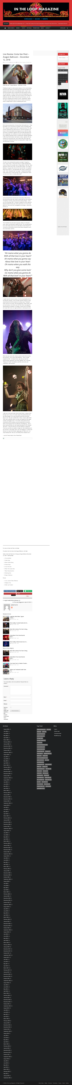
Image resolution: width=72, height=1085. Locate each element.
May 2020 (6, 887)
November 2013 (7, 1052)
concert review (41, 749)
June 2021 (6, 860)
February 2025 (7, 767)
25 (61, 81)
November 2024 (7, 773)
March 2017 (6, 967)
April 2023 (6, 813)
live (47, 760)
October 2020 (6, 877)
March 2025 (6, 765)
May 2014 (6, 1039)
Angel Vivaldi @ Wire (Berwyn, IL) (12, 600)
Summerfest (40, 777)
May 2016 (6, 989)
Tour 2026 (47, 784)
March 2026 (6, 739)
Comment (6, 686)
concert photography (42, 744)
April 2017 (6, 965)
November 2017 (7, 951)
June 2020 (6, 885)
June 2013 (6, 1063)
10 (60, 77)
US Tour (48, 786)
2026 (44, 731)
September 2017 (7, 955)
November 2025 (7, 748)
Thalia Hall (48, 777)
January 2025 (6, 769)
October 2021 (6, 851)
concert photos (41, 746)
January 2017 (6, 972)
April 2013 (6, 1067)
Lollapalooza (40, 764)
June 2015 (6, 1012)
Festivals (50, 1083)
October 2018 (6, 927)
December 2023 (7, 796)
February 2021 (7, 868)
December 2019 (7, 898)
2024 (48, 729)
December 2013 (7, 1050)
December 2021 (7, 847)
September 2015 (7, 1005)
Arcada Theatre (41, 733)
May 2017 (6, 963)
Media (46, 1083)
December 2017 (7, 948)
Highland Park (47, 753)
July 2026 (6, 731)
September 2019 (7, 904)
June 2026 (6, 733)
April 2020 (6, 889)
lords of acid (48, 764)
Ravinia (45, 770)
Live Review (40, 762)
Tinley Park (48, 779)
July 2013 (6, 1060)
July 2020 (6, 883)
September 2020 (7, 879)
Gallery (67, 1083)
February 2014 (7, 1046)
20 (65, 79)
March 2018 (6, 942)
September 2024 (7, 777)
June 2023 (6, 809)
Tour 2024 (44, 781)
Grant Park (40, 753)
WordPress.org (57, 735)
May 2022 (6, 837)
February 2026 (7, 741)
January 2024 (6, 794)
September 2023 (7, 803)
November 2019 (7, 900)
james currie (40, 760)
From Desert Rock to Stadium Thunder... (18, 663)
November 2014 (7, 1027)
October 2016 (6, 978)
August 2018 (6, 932)
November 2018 (7, 925)
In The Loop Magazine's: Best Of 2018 (22, 602)
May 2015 (6, 1014)
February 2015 (7, 1020)
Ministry (45, 766)
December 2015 (7, 999)
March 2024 (6, 790)
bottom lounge (40, 736)
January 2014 (6, 1048)
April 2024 (6, 788)
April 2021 (6, 864)
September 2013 (7, 1056)
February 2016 (7, 995)
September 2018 (7, 929)
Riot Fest (45, 773)
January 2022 (6, 845)
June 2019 (6, 910)
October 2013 (6, 1054)
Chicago (40, 738)
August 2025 (6, 754)
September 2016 (7, 980)
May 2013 (6, 1065)
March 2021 (6, 866)
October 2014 (6, 1029)
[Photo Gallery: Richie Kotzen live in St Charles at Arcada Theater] (6, 644)
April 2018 (6, 940)
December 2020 (7, 872)
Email (5, 700)
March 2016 (6, 993)
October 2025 (6, 750)
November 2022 (7, 824)
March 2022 (6, 841)
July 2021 (6, 858)
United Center (40, 786)
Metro (39, 766)
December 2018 (7, 923)
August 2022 (6, 830)
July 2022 (6, 832)
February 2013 (7, 1071)
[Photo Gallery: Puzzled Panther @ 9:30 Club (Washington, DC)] (6, 625)
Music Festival (40, 768)
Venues (59, 1083)
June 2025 (6, 758)
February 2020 (7, 894)
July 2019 (6, 908)
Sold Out (46, 775)
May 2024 (6, 786)
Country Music (40, 751)
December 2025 (7, 746)
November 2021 (7, 849)
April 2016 (6, 991)
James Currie (13, 62)
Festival (47, 751)
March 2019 (6, 917)
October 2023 (6, 801)
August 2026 (6, 729)
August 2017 (6, 957)
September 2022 (7, 828)
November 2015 (7, 1001)
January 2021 (6, 870)
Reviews (28, 62)
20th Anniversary (41, 729)
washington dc (40, 788)
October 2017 (6, 953)
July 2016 (6, 984)
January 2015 (6, 1022)
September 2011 (7, 1077)
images (45, 755)
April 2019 (6, 915)
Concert (39, 742)
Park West (48, 768)
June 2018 (6, 936)
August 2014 (6, 1033)
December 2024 (7, 771)
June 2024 (6, 784)
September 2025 (7, 752)
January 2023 (6, 820)
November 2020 (7, 875)
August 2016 (6, 982)
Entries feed (56, 731)
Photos (39, 770)
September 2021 (7, 853)
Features (24, 62)
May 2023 (6, 811)
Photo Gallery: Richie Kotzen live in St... (18, 641)
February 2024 (7, 792)
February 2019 (7, 919)
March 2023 (6, 815)
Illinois (39, 755)
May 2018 (6, 938)
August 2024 (6, 779)
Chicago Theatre (41, 740)
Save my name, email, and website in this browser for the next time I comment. (6, 713)
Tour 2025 (40, 784)
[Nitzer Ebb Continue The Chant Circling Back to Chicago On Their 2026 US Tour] (6, 631)
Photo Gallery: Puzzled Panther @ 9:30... (19, 623)
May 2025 (6, 760)
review (39, 773)
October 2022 (6, 826)
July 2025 (6, 756)
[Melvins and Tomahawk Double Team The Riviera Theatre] (6, 671)
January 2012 (6, 1075)
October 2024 (6, 775)
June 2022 (6, 834)
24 (60, 81)
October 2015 (6, 1003)
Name (5, 697)
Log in (55, 729)
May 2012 (6, 1073)
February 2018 (7, 944)
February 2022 (7, 843)
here (18, 548)
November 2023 (7, 798)
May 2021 (6, 862)
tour (38, 781)
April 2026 (6, 737)
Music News (19, 62)
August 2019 (6, 906)
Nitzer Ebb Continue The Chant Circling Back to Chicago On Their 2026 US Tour (32, 23)
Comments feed (57, 733)
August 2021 (6, 856)
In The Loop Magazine (42, 757)
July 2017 (6, 959)
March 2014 (6, 1044)
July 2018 (6, 934)
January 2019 (6, 921)
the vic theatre (40, 779)
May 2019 (6, 913)
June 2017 (6, 961)
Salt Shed (40, 775)
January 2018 (6, 946)
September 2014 (7, 1031)
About (63, 1083)
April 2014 (6, 1041)
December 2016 (7, 974)
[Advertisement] (36, 41)
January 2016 (6, 997)
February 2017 (7, 970)
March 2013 (6, 1069)
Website (5, 704)
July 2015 (6, 1010)
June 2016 (6, 986)
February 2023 (7, 818)
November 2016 (7, 976)
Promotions (55, 1083)
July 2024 (6, 782)
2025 (39, 731)
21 (66, 79)
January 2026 (6, 744)
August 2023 (6, 805)
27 (65, 81)
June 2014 (6, 1037)
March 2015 (6, 1018)
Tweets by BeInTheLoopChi (25, 725)
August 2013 (6, 1058)
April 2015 (6, 1016)
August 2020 (6, 881)
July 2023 (6, 807)
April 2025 (6, 763)
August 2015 (6, 1008)
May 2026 (6, 735)
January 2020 (6, 896)
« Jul (59, 85)
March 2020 (6, 891)
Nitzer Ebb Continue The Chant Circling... (19, 629)
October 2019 (6, 902)
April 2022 (6, 839)
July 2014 (6, 1035)
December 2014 (7, 1025)
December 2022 (7, 822)
